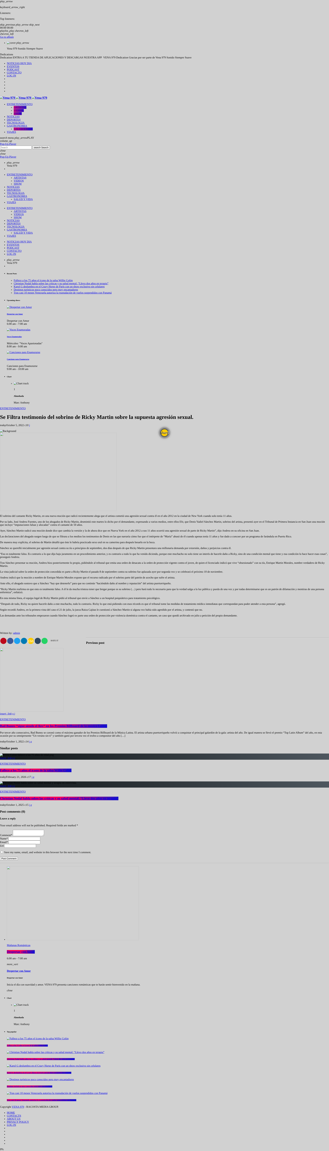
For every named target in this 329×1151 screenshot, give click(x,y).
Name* (4, 838)
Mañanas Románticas (18, 945)
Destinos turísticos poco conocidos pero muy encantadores (46, 289)
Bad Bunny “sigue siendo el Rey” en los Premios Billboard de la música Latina (53, 726)
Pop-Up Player (8, 144)
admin (16, 633)
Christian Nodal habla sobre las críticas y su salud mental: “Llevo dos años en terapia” (61, 283)
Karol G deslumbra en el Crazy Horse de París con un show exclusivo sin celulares (59, 286)
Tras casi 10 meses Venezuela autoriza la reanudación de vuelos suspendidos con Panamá (63, 292)
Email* (4, 842)
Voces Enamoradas (14, 337)
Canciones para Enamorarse (18, 359)
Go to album (7, 37)
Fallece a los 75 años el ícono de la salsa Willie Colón (43, 280)
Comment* (6, 835)
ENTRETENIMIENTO (13, 408)
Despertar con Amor (15, 314)
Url (2, 845)
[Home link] (23, 98)
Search (41, 147)
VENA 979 (18, 1106)
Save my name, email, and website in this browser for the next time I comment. (47, 852)
